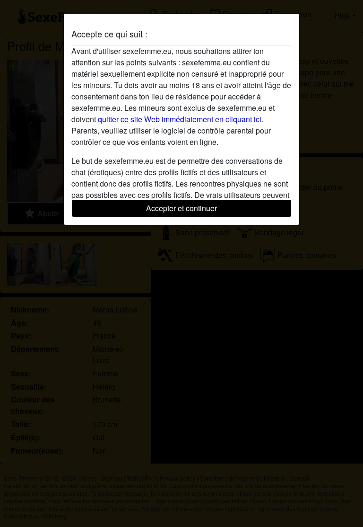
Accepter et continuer (181, 208)
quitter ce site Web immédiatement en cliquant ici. (180, 119)
